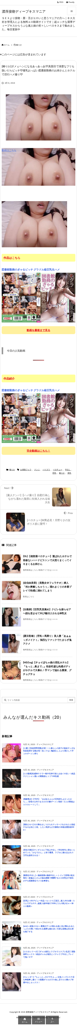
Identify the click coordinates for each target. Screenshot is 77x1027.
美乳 (69, 473)
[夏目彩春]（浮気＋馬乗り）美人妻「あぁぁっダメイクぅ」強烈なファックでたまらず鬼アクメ (47, 640)
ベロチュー (57, 470)
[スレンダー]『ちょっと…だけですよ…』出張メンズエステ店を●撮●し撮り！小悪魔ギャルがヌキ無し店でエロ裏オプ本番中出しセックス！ (48, 980)
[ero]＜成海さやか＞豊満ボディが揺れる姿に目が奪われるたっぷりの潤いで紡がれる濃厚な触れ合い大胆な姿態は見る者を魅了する (48, 929)
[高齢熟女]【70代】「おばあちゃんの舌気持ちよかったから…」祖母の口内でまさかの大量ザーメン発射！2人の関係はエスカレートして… (49, 802)
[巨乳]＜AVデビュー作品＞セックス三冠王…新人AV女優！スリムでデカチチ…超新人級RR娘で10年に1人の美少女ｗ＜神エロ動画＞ (49, 903)
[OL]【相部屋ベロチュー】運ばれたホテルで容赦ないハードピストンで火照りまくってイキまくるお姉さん (47, 560)
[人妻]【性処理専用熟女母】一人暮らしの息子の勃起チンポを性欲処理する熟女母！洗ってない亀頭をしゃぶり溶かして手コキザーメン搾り (49, 751)
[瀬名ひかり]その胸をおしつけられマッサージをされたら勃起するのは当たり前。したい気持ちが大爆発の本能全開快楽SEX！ (49, 827)
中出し (68, 470)
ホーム (7, 45)
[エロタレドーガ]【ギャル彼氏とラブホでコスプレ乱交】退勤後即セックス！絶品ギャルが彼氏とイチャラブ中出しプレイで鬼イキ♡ (49, 954)
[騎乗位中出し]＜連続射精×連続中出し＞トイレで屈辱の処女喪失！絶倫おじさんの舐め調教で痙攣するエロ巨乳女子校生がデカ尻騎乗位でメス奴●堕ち (49, 878)
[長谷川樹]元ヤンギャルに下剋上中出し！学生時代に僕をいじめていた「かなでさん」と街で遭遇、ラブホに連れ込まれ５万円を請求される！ (49, 853)
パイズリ (46, 470)
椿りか (19, 45)
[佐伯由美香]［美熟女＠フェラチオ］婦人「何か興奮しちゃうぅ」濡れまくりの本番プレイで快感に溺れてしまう (47, 586)
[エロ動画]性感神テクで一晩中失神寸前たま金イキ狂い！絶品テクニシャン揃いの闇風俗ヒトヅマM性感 (49, 775)
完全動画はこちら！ (38, 450)
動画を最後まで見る (38, 330)
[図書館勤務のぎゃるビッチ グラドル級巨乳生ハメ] (38, 297)
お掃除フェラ (25, 470)
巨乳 (54, 473)
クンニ (37, 470)
